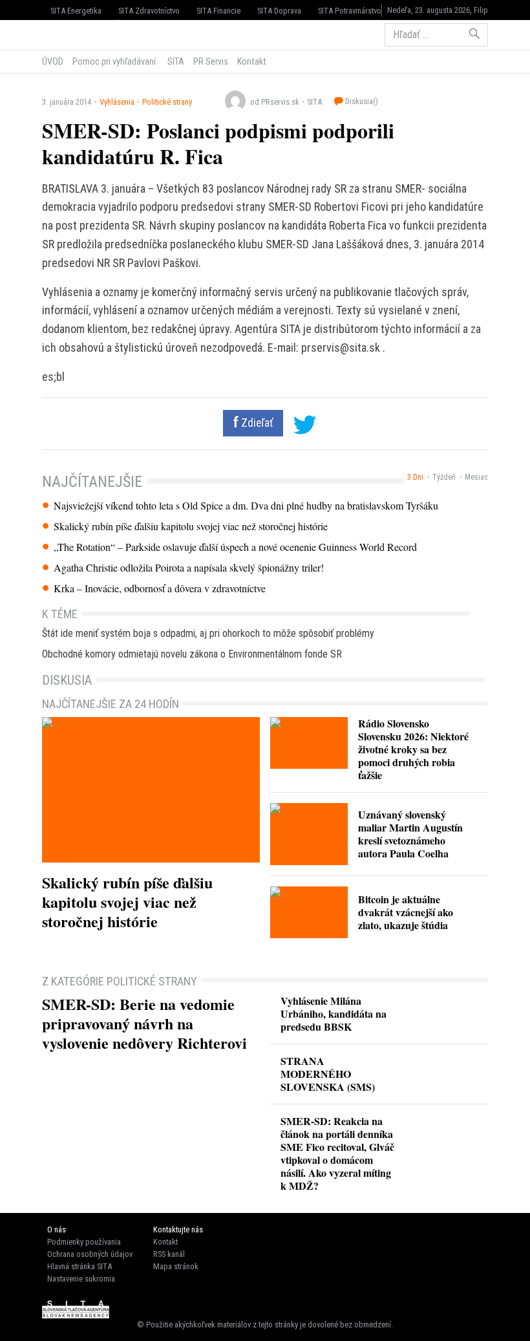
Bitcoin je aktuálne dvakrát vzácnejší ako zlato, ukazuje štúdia (405, 912)
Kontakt (251, 61)
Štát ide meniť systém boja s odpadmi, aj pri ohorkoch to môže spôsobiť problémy (208, 633)
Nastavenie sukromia (81, 1278)
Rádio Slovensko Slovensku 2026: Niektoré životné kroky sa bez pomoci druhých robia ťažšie (413, 749)
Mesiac (476, 477)
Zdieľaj (81, 33)
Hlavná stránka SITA (79, 1266)
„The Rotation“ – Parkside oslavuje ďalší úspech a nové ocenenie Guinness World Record (235, 547)
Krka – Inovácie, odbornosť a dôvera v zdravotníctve (160, 588)
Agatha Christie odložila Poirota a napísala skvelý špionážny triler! (189, 567)
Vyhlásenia (117, 102)
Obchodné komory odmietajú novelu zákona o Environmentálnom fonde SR (192, 654)
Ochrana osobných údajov (89, 1254)
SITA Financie (218, 11)
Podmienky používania (84, 1242)
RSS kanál (169, 1254)
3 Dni (415, 477)
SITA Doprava (279, 11)
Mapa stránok (175, 1266)
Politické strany (167, 102)
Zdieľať (255, 422)
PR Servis (210, 61)
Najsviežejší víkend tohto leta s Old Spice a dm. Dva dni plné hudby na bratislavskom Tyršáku (246, 505)
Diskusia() (360, 101)
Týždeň (444, 477)
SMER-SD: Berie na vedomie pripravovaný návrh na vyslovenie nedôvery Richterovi (144, 1023)
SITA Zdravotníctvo (149, 11)
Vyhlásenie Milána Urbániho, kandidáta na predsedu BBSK (334, 1013)
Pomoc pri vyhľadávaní (114, 61)
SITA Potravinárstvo (349, 11)
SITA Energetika (75, 11)
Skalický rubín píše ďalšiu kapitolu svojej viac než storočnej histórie (191, 526)
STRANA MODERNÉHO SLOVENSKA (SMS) (328, 1073)
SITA (174, 61)
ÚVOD (52, 61)
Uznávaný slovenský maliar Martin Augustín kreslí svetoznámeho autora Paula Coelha (410, 834)
